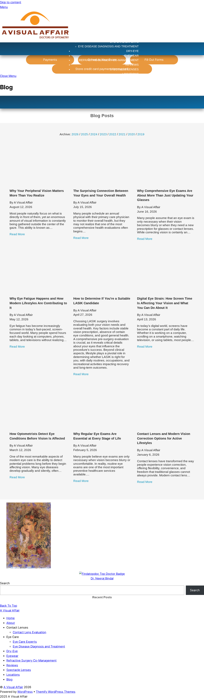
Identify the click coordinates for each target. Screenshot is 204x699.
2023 (103, 134)
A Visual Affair (13, 687)
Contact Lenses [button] (17, 627)
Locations (130, 74)
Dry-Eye (132, 51)
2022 (112, 134)
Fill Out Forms (154, 59)
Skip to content (10, 2)
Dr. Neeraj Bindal (102, 578)
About (134, 23)
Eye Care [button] (12, 637)
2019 (140, 134)
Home (134, 18)
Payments (50, 59)
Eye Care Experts (124, 41)
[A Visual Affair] (35, 40)
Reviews (132, 64)
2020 (131, 134)
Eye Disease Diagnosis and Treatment (108, 46)
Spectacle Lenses (124, 69)
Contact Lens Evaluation (118, 32)
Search (5, 583)
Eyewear (131, 55)
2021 (122, 134)
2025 (84, 134)
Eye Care (131, 37)
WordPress (25, 691)
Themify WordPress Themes (55, 691)
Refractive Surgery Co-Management (109, 60)
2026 (75, 134)
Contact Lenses (126, 28)
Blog (135, 78)
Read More (17, 234)
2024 (93, 134)
